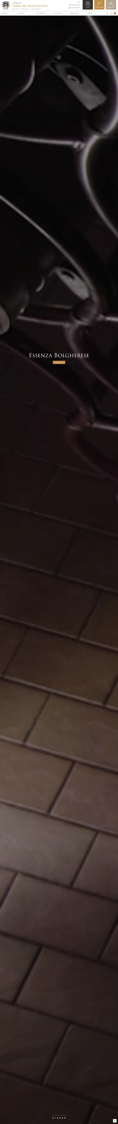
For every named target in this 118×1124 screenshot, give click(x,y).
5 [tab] (62, 1117)
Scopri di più (59, 368)
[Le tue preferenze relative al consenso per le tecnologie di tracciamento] (115, 1121)
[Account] (107, 13)
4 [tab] (60, 1117)
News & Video (74, 13)
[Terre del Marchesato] (29, 4)
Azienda (4, 13)
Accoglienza (57, 13)
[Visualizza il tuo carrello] (111, 13)
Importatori (76, 5)
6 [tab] (65, 1117)
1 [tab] (53, 1117)
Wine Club (111, 7)
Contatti (90, 13)
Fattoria (21, 13)
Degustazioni (99, 7)
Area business (75, 8)
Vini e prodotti (40, 13)
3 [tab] (57, 1117)
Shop (87, 7)
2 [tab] (55, 1117)
